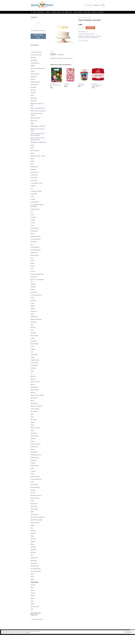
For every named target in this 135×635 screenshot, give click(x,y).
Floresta (33, 289)
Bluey (32, 164)
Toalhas (33, 579)
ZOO (32, 609)
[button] (98, 5)
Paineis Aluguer (35, 435)
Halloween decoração (36, 319)
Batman (32, 153)
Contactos (94, 12)
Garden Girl (33, 311)
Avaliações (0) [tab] (60, 54)
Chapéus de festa (35, 209)
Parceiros (101, 12)
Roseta (32, 500)
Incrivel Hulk (34, 341)
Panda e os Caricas (35, 444)
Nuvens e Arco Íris (35, 427)
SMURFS (33, 533)
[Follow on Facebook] (86, 5)
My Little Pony (34, 411)
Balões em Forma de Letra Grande (37, 129)
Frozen (32, 297)
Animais (33, 79)
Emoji (32, 258)
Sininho (32, 525)
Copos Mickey (81, 85)
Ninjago (33, 422)
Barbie (32, 147)
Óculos (32, 430)
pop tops (66, 85)
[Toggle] (45, 57)
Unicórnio (33, 593)
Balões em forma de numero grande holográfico (38, 134)
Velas (32, 601)
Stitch (32, 555)
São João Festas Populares (37, 517)
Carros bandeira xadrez (36, 183)
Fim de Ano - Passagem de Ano (37, 280)
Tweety (32, 590)
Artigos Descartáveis (90, 36)
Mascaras (33, 376)
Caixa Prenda (34, 177)
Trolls (32, 587)
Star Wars (33, 552)
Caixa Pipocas (34, 174)
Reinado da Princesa (36, 495)
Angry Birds (33, 76)
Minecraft (33, 392)
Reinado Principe (35, 498)
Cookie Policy (28, 632)
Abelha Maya (34, 60)
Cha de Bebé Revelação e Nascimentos (37, 205)
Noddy (32, 425)
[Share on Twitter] (82, 41)
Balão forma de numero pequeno (36, 114)
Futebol (32, 303)
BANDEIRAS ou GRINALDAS (38, 142)
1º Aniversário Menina (36, 52)
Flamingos (33, 286)
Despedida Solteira (35, 236)
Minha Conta (68, 12)
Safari (32, 511)
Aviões (32, 95)
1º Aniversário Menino (36, 54)
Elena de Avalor (35, 255)
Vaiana (32, 598)
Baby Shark (33, 101)
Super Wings (34, 563)
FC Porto (33, 271)
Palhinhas (33, 438)
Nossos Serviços (78, 12)
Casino (32, 196)
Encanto (33, 260)
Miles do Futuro (34, 389)
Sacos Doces (34, 503)
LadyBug (33, 349)
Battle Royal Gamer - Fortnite (38, 156)
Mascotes (33, 379)
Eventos (48, 12)
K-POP (32, 346)
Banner (32, 145)
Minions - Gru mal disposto (37, 395)
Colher (32, 214)
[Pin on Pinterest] (87, 41)
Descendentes (34, 231)
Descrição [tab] (53, 54)
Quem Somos (87, 12)
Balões (32, 123)
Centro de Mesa (35, 202)
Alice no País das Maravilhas (38, 68)
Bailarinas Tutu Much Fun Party (37, 104)
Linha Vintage (34, 365)
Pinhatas (33, 463)
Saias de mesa (34, 514)
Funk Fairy (33, 300)
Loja (63, 12)
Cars (32, 188)
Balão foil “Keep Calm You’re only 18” (97, 85)
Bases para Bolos (35, 150)
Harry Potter (34, 322)
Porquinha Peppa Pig (36, 479)
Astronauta (33, 90)
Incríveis (33, 338)
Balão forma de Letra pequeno (38, 110)
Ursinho (33, 595)
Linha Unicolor (34, 362)
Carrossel (33, 185)
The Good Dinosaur (35, 568)
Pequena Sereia (35, 457)
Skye (32, 528)
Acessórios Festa (35, 63)
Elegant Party (34, 252)
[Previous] (50, 79)
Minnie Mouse (34, 398)
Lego (32, 351)
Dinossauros (34, 241)
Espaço (32, 263)
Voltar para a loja (38, 36)
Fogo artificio (34, 292)
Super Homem (34, 557)
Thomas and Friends (36, 571)
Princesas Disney (35, 487)
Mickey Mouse (34, 387)
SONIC (32, 536)
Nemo (32, 417)
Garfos (32, 314)
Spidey (32, 544)
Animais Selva (34, 84)
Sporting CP (34, 549)
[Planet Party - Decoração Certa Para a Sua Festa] (44, 5)
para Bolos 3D (34, 446)
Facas (32, 268)
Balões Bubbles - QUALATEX (38, 126)
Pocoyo (32, 473)
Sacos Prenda (34, 509)
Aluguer (33, 71)
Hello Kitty (33, 333)
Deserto (33, 233)
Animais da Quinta (35, 82)
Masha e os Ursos (35, 381)
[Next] (104, 79)
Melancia (33, 384)
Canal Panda (34, 180)
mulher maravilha (35, 408)
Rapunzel (33, 490)
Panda (32, 441)
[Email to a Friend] (85, 41)
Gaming (33, 308)
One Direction (34, 433)
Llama (32, 370)
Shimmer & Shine (35, 522)
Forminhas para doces (36, 295)
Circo (32, 212)
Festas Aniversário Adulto (37, 274)
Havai (32, 324)
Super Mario (34, 560)
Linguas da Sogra (35, 360)
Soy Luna (33, 538)
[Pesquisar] (31, 12)
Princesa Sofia (34, 484)
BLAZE (32, 161)
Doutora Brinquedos (36, 249)
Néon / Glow (34, 419)
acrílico (84, 36)
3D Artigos (33, 57)
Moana (32, 400)
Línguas (33, 357)
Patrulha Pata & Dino (36, 454)
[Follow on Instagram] (88, 5)
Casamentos (34, 193)
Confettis (33, 220)
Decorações (40, 12)
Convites (33, 222)
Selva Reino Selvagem (36, 519)
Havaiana (33, 327)
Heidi (32, 330)
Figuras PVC (34, 277)
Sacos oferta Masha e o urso (55, 85)
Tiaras (32, 574)
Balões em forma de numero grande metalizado (38, 138)
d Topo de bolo (98, 36)
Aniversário (33, 87)
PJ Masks (33, 471)
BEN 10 (33, 158)
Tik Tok (32, 576)
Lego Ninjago (34, 354)
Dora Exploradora (35, 247)
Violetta (32, 603)
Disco (32, 244)
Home (34, 12)
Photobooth (33, 460)
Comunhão (33, 217)
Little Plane (33, 368)
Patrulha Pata (34, 452)
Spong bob (33, 547)
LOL (32, 373)
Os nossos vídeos (56, 12)
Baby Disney (34, 98)
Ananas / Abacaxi (35, 73)
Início (79, 17)
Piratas (32, 468)
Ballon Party (34, 120)
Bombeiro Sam (34, 166)
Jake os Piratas (34, 343)
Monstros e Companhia (36, 406)
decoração (80, 37)
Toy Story (33, 585)
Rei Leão (33, 492)
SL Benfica (33, 530)
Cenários (33, 199)
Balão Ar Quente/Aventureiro (38, 108)
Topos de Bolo (34, 582)
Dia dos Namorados (36, 239)
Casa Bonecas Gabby (36, 191)
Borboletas (33, 169)
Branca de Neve (35, 172)
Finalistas (33, 284)
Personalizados (94, 37)
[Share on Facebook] (79, 41)
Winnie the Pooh (35, 606)
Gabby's (33, 305)
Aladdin (32, 65)
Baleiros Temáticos (35, 118)
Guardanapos (34, 316)
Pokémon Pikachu (35, 476)
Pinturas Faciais (35, 465)
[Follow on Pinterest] (91, 5)
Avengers (33, 92)
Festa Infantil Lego (87, 37)
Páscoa (32, 449)
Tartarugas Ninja (35, 565)
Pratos (32, 482)
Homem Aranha (34, 335)
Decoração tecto (35, 228)
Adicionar (90, 27)
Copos (32, 225)
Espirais (33, 266)
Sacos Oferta (34, 506)
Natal (32, 414)
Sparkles (33, 541)
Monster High (34, 403)
